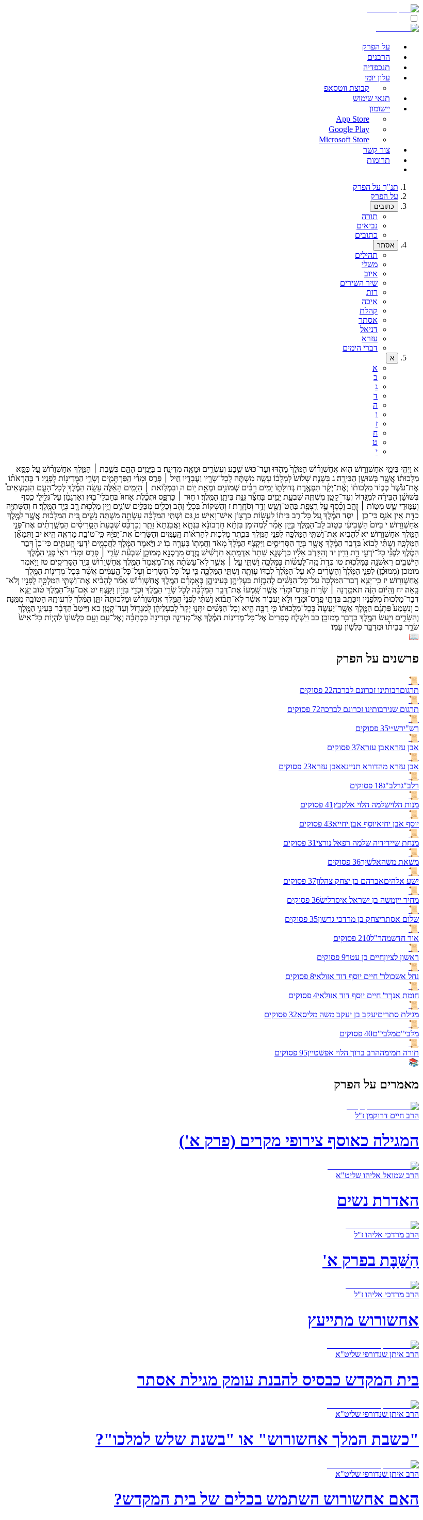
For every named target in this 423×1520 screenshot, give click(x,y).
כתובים (384, 206)
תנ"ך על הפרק (375, 187)
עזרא (370, 338)
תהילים (366, 255)
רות (372, 292)
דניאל (369, 329)
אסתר (385, 245)
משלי (370, 264)
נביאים (367, 225)
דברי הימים (360, 347)
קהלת (369, 310)
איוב (371, 273)
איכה (370, 301)
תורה (370, 216)
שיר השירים (359, 282)
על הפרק (384, 196)
